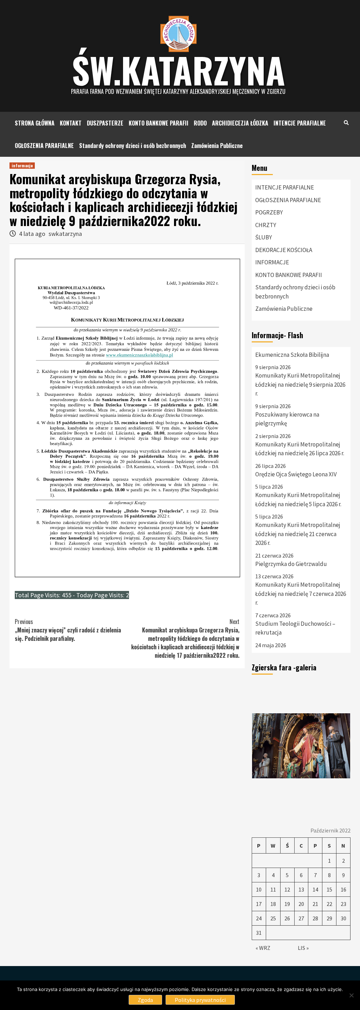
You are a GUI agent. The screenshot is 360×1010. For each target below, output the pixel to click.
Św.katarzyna (178, 70)
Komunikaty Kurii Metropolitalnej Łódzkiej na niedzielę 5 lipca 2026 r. (298, 499)
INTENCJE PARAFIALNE (300, 123)
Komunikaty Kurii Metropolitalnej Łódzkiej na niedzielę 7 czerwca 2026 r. (300, 593)
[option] (301, 746)
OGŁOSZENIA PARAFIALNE (44, 145)
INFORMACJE (272, 262)
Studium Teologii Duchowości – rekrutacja (295, 628)
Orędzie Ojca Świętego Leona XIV (296, 474)
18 (273, 903)
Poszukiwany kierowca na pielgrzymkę (287, 419)
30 (343, 918)
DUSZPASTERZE (105, 123)
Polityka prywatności (200, 999)
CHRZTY (265, 225)
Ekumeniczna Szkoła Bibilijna (292, 355)
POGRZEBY (269, 212)
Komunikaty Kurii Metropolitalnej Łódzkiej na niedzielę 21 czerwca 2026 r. (297, 534)
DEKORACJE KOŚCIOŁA (283, 250)
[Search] (346, 122)
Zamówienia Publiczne (217, 145)
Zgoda (145, 999)
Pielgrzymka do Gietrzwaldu (291, 564)
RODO (200, 123)
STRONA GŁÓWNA (34, 123)
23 (343, 903)
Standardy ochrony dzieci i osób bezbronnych (132, 145)
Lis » (303, 947)
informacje (22, 165)
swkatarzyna (65, 234)
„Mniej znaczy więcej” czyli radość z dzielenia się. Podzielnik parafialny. (68, 630)
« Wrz (263, 947)
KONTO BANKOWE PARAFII (158, 123)
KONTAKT (71, 123)
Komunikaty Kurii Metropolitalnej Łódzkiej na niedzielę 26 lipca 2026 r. (299, 448)
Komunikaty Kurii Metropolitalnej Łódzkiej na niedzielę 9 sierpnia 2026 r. (300, 384)
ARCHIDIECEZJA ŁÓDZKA (240, 123)
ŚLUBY (263, 237)
